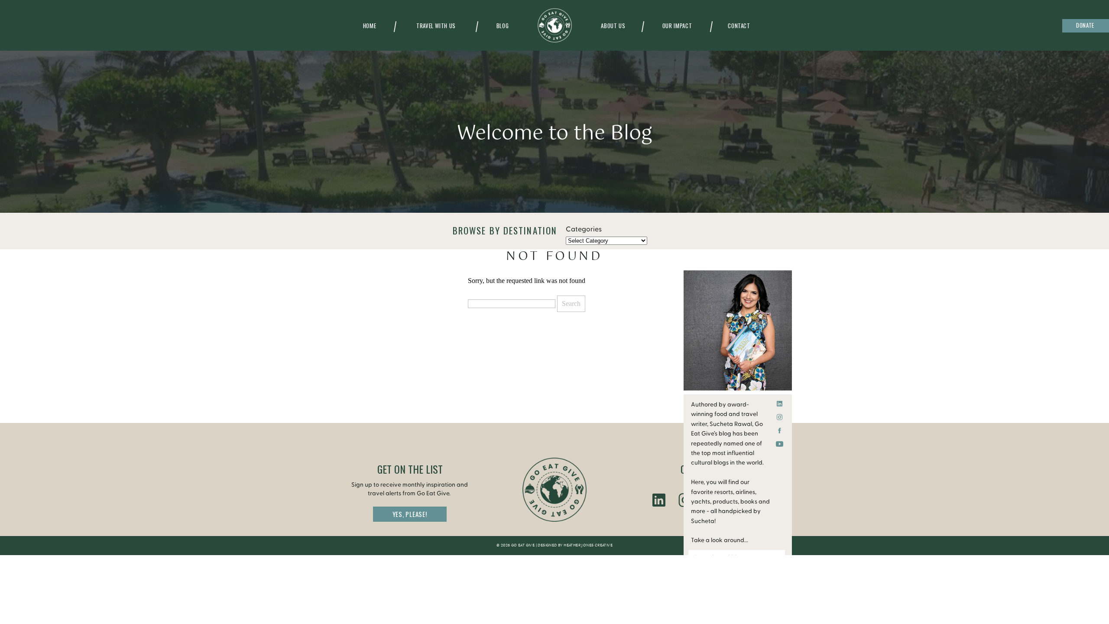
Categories (584, 229)
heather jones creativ (586, 546)
